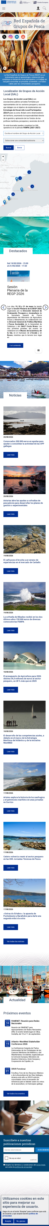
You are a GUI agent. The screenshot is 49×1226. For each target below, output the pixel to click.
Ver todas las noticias (15, 941)
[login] (38, 8)
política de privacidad (23, 1167)
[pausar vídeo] (5, 68)
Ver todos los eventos (16, 1094)
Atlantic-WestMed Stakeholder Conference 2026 (25, 1042)
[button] (29, 172)
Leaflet (47, 216)
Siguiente (45, 307)
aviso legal (40, 1165)
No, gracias (20, 1221)
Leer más (10, 455)
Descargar (14, 342)
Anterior (3, 307)
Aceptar (8, 1221)
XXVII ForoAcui (18, 1069)
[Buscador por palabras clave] (44, 8)
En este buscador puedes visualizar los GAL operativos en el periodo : (21, 126)
